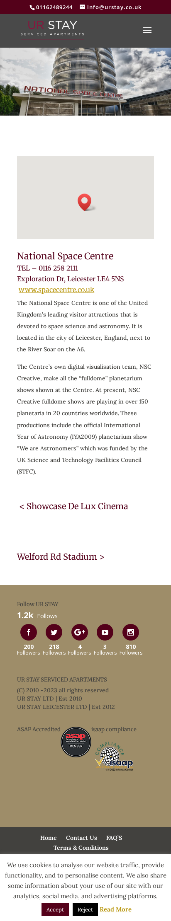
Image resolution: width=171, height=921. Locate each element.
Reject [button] (85, 909)
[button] (87, 202)
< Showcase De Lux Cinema (72, 506)
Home (48, 837)
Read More (116, 909)
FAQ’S (114, 837)
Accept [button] (55, 909)
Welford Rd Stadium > (61, 556)
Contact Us (81, 837)
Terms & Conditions (81, 847)
